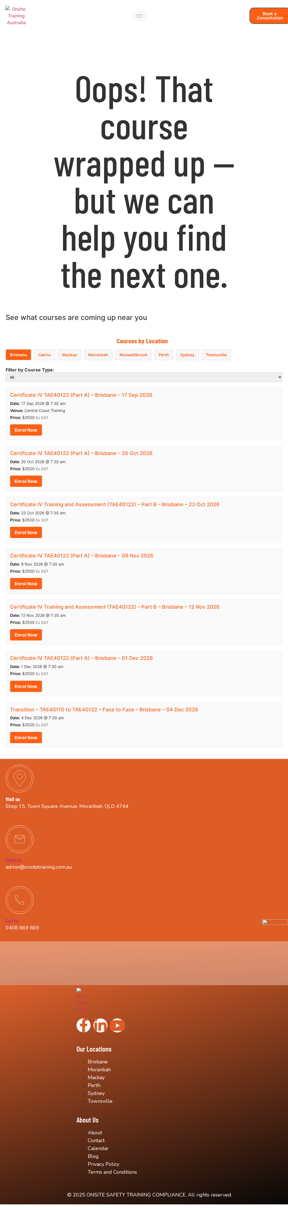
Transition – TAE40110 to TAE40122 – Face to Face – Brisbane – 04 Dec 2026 (104, 709)
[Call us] (19, 900)
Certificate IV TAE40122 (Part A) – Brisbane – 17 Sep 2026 (81, 395)
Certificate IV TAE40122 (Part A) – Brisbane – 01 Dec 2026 (81, 658)
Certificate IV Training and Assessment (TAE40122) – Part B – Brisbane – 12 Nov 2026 (114, 607)
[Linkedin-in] (100, 1025)
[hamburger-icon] (139, 16)
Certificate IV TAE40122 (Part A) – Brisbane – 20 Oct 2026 (81, 453)
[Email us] (19, 839)
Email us (14, 860)
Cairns (44, 354)
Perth (164, 354)
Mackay (69, 354)
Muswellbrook (133, 354)
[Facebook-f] (83, 1025)
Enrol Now (26, 430)
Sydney (187, 354)
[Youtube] (117, 1025)
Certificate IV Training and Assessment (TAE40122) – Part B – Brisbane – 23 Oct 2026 (114, 504)
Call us (12, 921)
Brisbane (18, 354)
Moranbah (98, 354)
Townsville (216, 354)
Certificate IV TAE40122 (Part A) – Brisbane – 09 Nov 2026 (81, 556)
